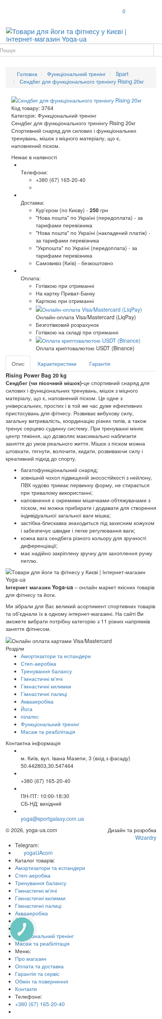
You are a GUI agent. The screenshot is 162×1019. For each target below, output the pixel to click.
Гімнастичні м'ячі (42, 678)
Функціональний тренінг (50, 724)
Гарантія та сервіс (37, 973)
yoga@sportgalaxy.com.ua (52, 818)
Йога (26, 709)
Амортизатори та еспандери (56, 656)
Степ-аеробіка (38, 663)
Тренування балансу (46, 671)
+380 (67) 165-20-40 (40, 1004)
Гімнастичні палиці (44, 693)
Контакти (26, 989)
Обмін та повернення (41, 981)
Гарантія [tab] (99, 363)
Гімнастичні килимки (46, 686)
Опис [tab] (18, 363)
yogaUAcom (36, 852)
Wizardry (145, 837)
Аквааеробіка (37, 701)
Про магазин (30, 958)
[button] (89, 308)
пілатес (30, 716)
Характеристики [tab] (56, 363)
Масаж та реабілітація (48, 731)
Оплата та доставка (39, 966)
